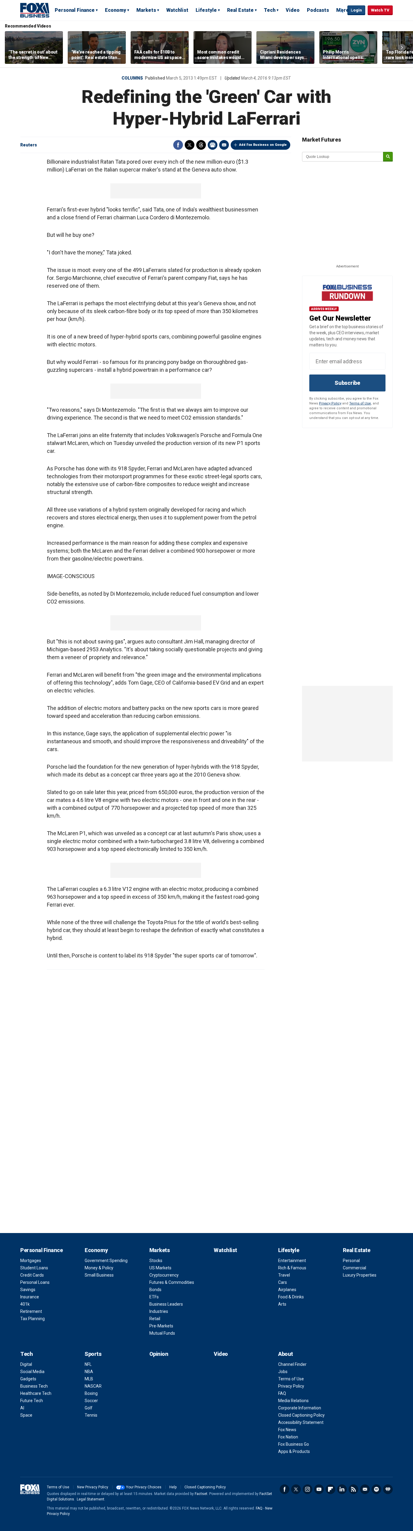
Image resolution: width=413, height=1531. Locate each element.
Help (173, 1487)
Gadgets (28, 1378)
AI (22, 1407)
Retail (154, 1318)
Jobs (283, 1371)
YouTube (319, 1489)
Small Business (99, 1275)
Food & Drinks (291, 1296)
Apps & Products (294, 1451)
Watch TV (380, 10)
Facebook (178, 145)
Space (26, 1415)
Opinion (158, 1354)
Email (224, 145)
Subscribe (347, 383)
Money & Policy (99, 1267)
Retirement (31, 1311)
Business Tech (34, 1386)
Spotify (376, 1489)
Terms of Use (360, 403)
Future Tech (31, 1400)
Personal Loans (35, 1282)
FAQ (282, 1393)
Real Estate (240, 10)
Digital (26, 1364)
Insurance (29, 1296)
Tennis (91, 1415)
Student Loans (34, 1267)
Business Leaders (166, 1304)
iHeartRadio (388, 1489)
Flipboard (330, 1489)
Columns (132, 78)
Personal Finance (75, 10)
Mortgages (30, 1260)
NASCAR (93, 1386)
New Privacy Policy (92, 1487)
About (285, 1354)
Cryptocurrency (164, 1275)
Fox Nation (288, 1436)
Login (356, 10)
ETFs (154, 1296)
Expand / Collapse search (341, 10)
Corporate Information (299, 1407)
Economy (115, 10)
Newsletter (365, 1489)
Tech (269, 10)
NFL (88, 1364)
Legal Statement (90, 1499)
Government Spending (106, 1260)
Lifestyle (206, 10)
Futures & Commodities (171, 1282)
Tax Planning (32, 1318)
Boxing (91, 1393)
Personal (351, 1260)
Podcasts (318, 10)
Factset (201, 1494)
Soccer (91, 1400)
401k (25, 1304)
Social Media (32, 1371)
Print (212, 145)
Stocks (155, 1260)
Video (293, 10)
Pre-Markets (161, 1325)
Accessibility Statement (301, 1422)
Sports (93, 1354)
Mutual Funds (162, 1333)
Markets (146, 10)
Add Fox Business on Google (263, 145)
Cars (282, 1282)
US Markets (160, 1267)
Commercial (354, 1267)
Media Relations (293, 1400)
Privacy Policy (330, 403)
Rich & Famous (292, 1267)
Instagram (307, 1489)
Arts (282, 1304)
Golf (89, 1407)
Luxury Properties (359, 1275)
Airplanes (287, 1289)
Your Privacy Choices (143, 1487)
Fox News (287, 1429)
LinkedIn (342, 1489)
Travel (284, 1275)
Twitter (189, 145)
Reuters (28, 144)
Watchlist (177, 10)
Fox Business (34, 10)
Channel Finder (292, 1364)
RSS (353, 1489)
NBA (89, 1371)
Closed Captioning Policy (301, 1415)
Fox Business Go (293, 1444)
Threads (201, 145)
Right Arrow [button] (401, 47)
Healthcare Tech (35, 1393)
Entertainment (292, 1260)
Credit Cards (32, 1275)
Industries (158, 1311)
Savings (27, 1289)
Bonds (155, 1289)
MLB (89, 1378)
